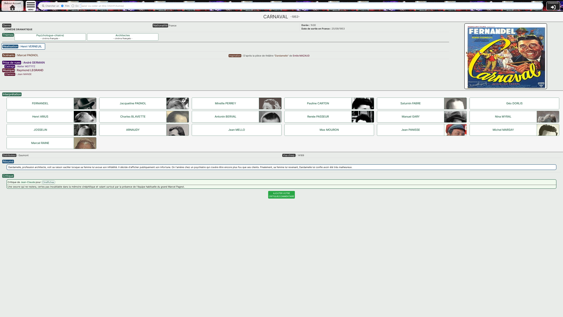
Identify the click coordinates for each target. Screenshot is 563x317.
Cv (77, 5)
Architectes (123, 35)
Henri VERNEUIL (31, 46)
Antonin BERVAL (225, 116)
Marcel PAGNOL (27, 55)
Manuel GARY (411, 116)
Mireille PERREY (225, 103)
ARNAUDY (133, 129)
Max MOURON (329, 129)
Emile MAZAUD (301, 55)
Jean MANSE (24, 74)
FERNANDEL (40, 103)
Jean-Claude (28, 182)
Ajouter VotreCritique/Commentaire (281, 195)
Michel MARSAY (503, 129)
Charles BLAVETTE (133, 116)
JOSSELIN (40, 129)
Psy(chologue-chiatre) (50, 35)
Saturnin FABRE (410, 103)
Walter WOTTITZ (26, 66)
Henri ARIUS (40, 116)
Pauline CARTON (318, 103)
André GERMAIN (34, 62)
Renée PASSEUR (318, 116)
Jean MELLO (236, 129)
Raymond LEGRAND (30, 70)
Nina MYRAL (503, 116)
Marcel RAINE (40, 143)
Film (66, 5)
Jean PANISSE (410, 129)
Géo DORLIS (514, 103)
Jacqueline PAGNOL (133, 103)
